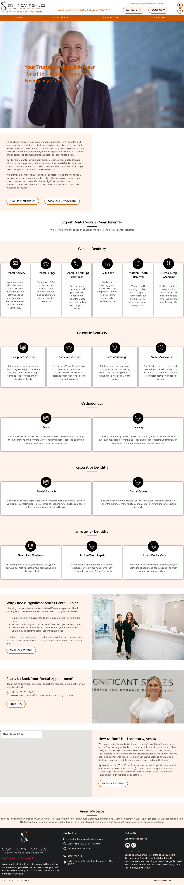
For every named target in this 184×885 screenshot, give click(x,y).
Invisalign (138, 427)
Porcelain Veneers (69, 357)
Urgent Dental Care (154, 555)
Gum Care (108, 273)
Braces (47, 427)
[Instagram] (180, 11)
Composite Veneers (23, 357)
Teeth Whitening (115, 357)
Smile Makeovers (161, 357)
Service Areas (132, 851)
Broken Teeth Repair (92, 555)
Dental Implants (46, 491)
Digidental (179, 880)
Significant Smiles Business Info (18, 858)
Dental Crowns (138, 491)
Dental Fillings (46, 273)
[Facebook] (180, 5)
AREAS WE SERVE (111, 18)
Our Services (60, 18)
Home (18, 18)
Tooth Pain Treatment (31, 555)
